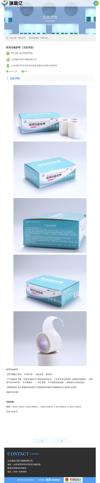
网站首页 (22, 38)
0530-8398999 (22, 53)
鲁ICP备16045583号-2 (26, 480)
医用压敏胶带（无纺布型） (39, 38)
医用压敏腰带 (40, 440)
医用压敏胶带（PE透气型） (60, 440)
